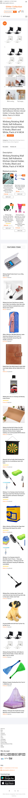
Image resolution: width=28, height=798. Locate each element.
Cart (2, 731)
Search (15, 12)
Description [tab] (5, 146)
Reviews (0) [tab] (13, 146)
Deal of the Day (16, 140)
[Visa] (9, 754)
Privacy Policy (4, 742)
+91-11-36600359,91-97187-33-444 (9, 768)
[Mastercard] (5, 754)
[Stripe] (23, 754)
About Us (3, 728)
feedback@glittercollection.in (8, 3)
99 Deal (10, 140)
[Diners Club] (16, 754)
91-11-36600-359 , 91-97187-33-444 (9, 1)
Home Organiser (15, 142)
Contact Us (3, 734)
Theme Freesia (19, 794)
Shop (2, 745)
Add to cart (10, 135)
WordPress (14, 795)
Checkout (3, 733)
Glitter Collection (14, 6)
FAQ (1, 736)
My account (3, 740)
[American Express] (2, 754)
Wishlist (2, 746)
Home (2, 737)
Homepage (3, 739)
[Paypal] (13, 754)
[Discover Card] (20, 754)
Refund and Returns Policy (6, 743)
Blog (2, 730)
